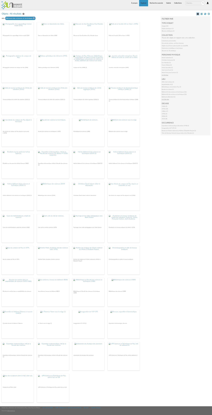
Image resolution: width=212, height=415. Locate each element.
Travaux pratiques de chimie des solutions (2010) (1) (51, 99)
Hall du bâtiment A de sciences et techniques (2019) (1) (17, 195)
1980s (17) (165, 111)
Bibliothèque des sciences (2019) (46, 195)
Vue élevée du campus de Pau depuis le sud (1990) (122, 195)
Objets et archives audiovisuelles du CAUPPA (175, 45)
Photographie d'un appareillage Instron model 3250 (16, 35)
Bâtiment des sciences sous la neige (118, 131)
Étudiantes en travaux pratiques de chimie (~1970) (122, 227)
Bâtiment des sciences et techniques (19, 18)
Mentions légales (96, 407)
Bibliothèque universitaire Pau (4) (171, 87)
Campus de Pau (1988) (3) (80, 67)
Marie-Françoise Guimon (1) (170, 72)
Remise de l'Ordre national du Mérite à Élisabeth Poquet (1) (179, 130)
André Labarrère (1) (167, 57)
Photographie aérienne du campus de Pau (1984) (15, 67)
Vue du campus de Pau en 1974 (11, 259)
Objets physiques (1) (168, 28)
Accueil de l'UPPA (48, 407)
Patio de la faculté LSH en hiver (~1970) (119, 35)
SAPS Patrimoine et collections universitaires (68, 407)
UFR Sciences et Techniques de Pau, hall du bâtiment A (123, 355)
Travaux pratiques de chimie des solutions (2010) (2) (16, 99)
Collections (178, 3)
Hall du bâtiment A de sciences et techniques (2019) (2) (123, 163)
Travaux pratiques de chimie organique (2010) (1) (86, 99)
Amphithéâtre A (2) (167, 84)
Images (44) (165, 26)
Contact (86, 407)
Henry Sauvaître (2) (167, 67)
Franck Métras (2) (167, 65)
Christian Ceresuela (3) (168, 60)
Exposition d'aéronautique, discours (118, 323)
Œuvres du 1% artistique (169, 50)
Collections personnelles (169, 40)
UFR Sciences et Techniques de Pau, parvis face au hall (52, 387)
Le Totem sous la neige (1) (45, 323)
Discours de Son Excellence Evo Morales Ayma (85, 35)
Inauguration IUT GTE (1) (169, 128)
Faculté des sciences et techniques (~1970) (49, 131)
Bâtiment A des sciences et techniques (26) (174, 92)
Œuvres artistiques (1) (168, 31)
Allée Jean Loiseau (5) (168, 82)
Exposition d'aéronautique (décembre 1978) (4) (175, 125)
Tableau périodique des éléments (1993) (48, 67)
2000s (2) (164, 116)
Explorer (143, 3)
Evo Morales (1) (166, 62)
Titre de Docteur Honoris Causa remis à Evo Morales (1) (178, 133)
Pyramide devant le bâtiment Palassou (13, 323)
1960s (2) (164, 106)
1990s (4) (164, 113)
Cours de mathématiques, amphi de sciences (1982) (16, 227)
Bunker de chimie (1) (168, 89)
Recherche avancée (156, 3)
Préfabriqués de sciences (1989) (81, 131)
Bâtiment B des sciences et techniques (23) (174, 94)
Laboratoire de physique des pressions (83, 355)
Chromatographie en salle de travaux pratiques (121, 259)
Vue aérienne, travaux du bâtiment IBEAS (49, 291)
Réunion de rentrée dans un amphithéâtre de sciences (17, 291)
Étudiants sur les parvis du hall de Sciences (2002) (16, 163)
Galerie (168, 3)
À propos (134, 3)
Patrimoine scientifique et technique (172, 48)
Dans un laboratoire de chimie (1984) (47, 35)
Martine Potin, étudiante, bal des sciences (49, 259)
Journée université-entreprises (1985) (119, 67)
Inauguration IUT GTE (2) (79, 323)
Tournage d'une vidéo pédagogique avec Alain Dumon (87, 227)
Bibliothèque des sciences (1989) (117, 291)
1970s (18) (165, 108)
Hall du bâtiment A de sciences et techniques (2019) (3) (87, 163)
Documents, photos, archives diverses (173, 43)
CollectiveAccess (11, 410)
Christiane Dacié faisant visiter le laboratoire (84, 195)
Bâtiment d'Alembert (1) (168, 97)
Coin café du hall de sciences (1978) (47, 227)
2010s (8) (164, 118)
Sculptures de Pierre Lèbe (9, 387)
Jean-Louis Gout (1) (167, 70)
